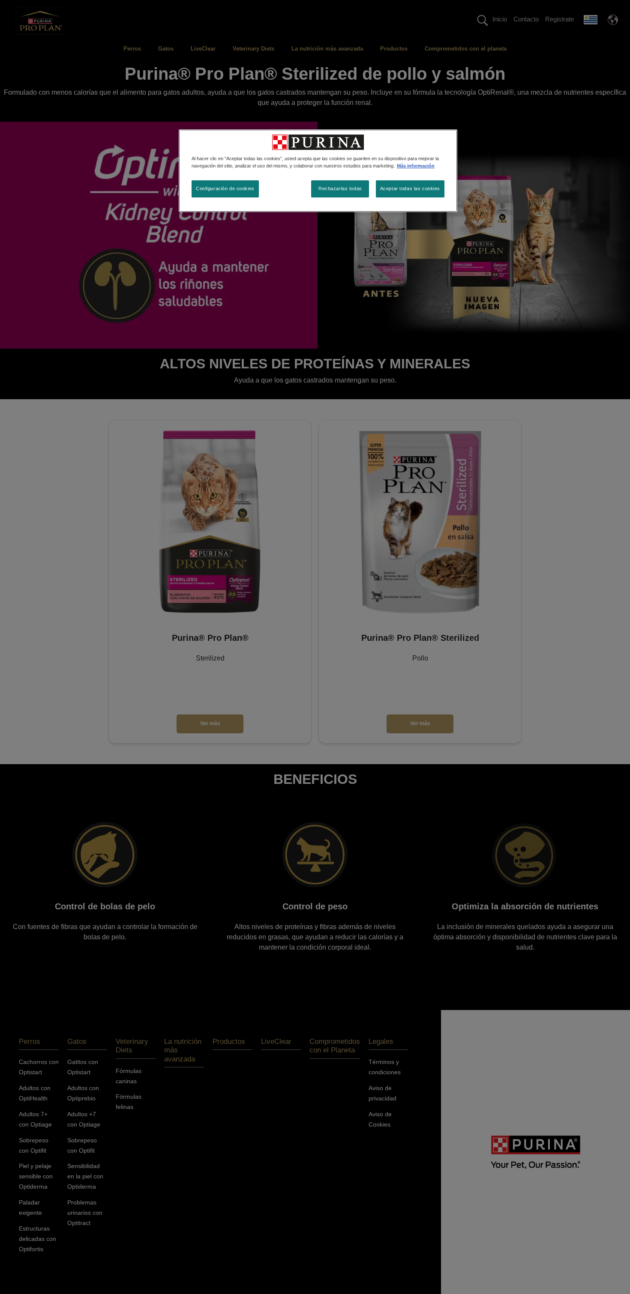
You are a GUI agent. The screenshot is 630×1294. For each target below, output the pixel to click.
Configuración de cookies (225, 188)
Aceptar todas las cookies (410, 188)
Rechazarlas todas (340, 188)
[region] (318, 170)
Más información (416, 165)
